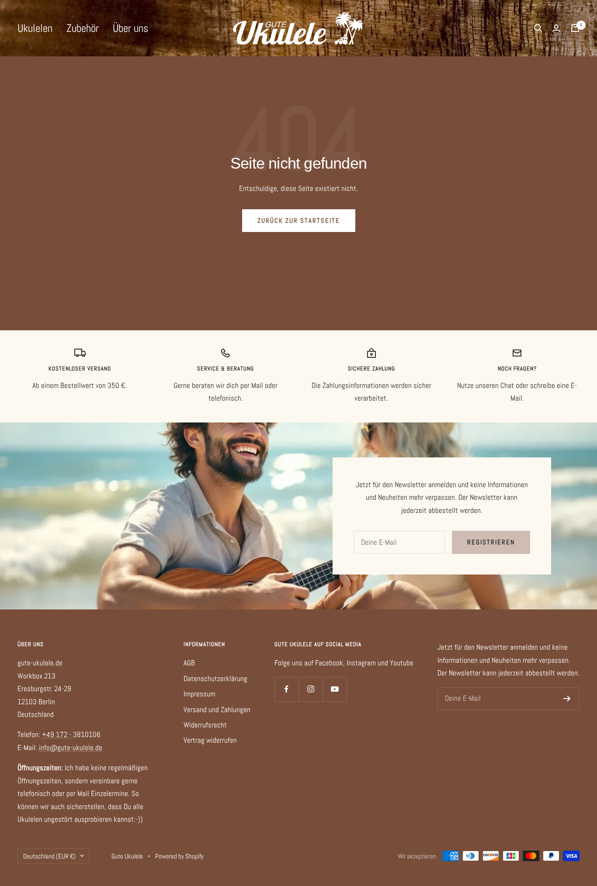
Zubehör (82, 28)
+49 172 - (57, 734)
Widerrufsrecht (205, 725)
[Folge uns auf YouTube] (335, 689)
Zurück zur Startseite (298, 220)
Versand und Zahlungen (217, 709)
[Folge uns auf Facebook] (286, 689)
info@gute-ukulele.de (70, 747)
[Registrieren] (567, 699)
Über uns (130, 28)
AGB (189, 663)
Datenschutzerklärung (215, 678)
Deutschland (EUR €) (49, 856)
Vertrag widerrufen (210, 740)
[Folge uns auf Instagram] (310, 689)
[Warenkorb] (575, 28)
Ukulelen (34, 28)
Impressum (199, 694)
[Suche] (538, 28)
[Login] (556, 28)
